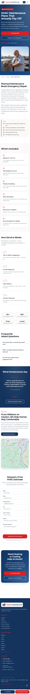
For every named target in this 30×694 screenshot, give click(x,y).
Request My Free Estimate (15, 536)
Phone (4, 496)
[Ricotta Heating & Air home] (10, 2)
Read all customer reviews (15, 401)
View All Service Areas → (7, 684)
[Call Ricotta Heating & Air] (24, 2)
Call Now (8, 691)
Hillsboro (3, 635)
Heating (3, 618)
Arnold (2, 639)
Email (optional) (6, 501)
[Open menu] (27, 2)
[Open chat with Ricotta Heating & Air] (27, 685)
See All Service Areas (8, 434)
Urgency (5, 518)
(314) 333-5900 (15, 33)
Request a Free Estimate (14, 38)
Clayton (3, 647)
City (4, 507)
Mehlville (23, 680)
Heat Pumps (4, 622)
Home (2, 77)
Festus (2, 637)
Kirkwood (3, 645)
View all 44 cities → (5, 652)
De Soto (6, 681)
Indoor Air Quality (5, 624)
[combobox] (15, 509)
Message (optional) (7, 524)
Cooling (7, 77)
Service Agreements (5, 628)
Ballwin (2, 649)
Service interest (6, 512)
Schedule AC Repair (23, 691)
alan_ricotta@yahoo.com (8, 663)
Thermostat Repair (5, 626)
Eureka (2, 643)
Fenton (2, 641)
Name (4, 491)
